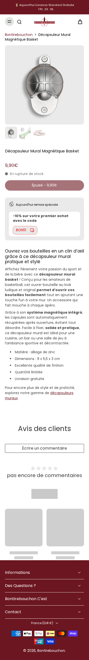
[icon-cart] (78, 21)
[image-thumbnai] (11, 133)
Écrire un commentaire (44, 448)
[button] (44, 185)
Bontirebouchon (19, 34)
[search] (19, 21)
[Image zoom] (44, 85)
